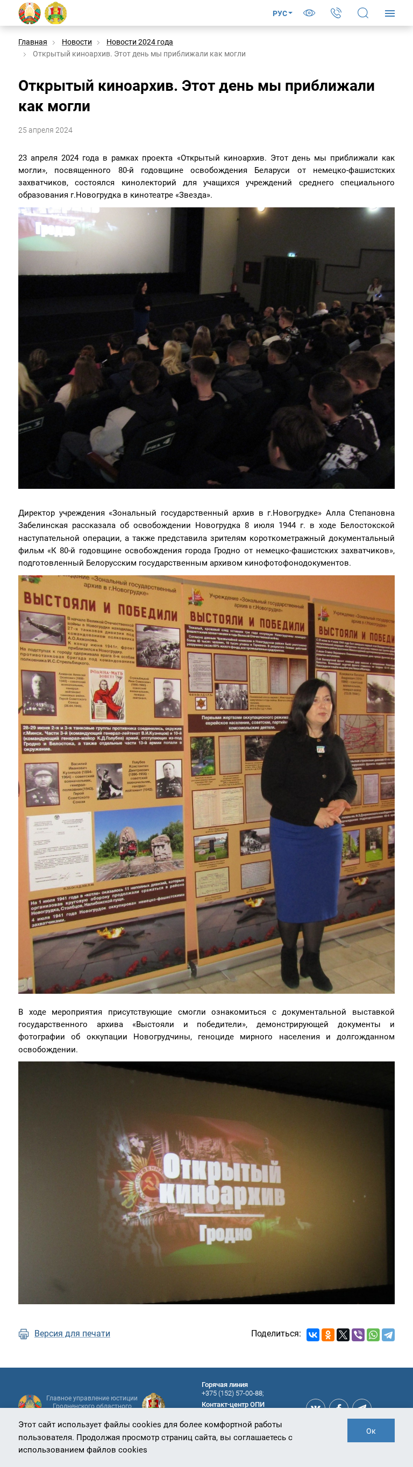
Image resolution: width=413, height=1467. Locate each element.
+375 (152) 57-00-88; (233, 1393)
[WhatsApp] (373, 1334)
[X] (343, 1334)
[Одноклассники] (328, 1334)
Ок (371, 1431)
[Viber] (358, 1334)
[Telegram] (388, 1334)
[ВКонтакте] (313, 1334)
